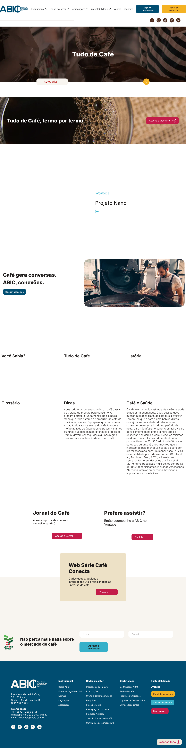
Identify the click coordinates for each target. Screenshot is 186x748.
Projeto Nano (111, 203)
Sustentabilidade (160, 681)
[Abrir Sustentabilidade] (110, 9)
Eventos (155, 686)
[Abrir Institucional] (46, 9)
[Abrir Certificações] (87, 9)
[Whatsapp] (172, 20)
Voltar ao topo (167, 742)
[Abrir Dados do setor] (68, 9)
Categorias (51, 81)
